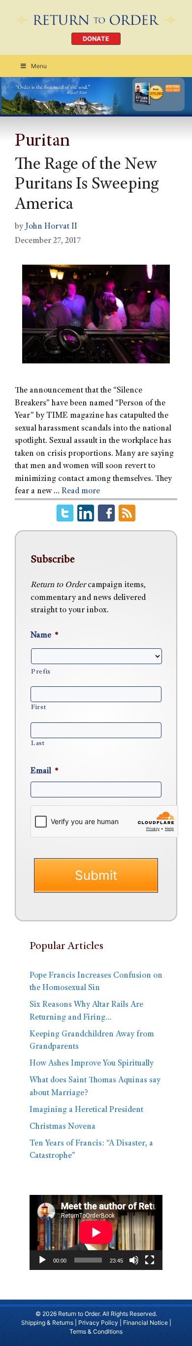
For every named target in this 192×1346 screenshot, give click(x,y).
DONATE (96, 38)
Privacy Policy (98, 1322)
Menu (39, 66)
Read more (81, 491)
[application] (96, 1232)
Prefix (41, 672)
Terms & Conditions (96, 1331)
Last (38, 743)
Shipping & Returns (47, 1322)
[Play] (42, 1260)
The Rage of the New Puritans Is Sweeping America (87, 185)
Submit (96, 875)
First (38, 707)
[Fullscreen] (150, 1260)
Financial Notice (145, 1322)
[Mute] (134, 1260)
